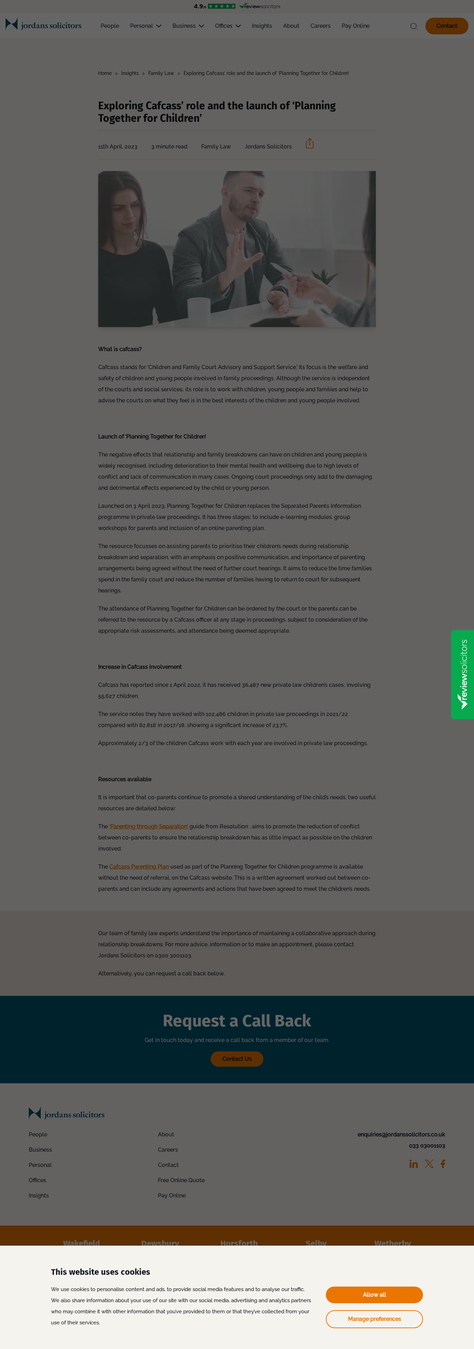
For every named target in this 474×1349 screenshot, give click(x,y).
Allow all (374, 1294)
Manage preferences (374, 1319)
